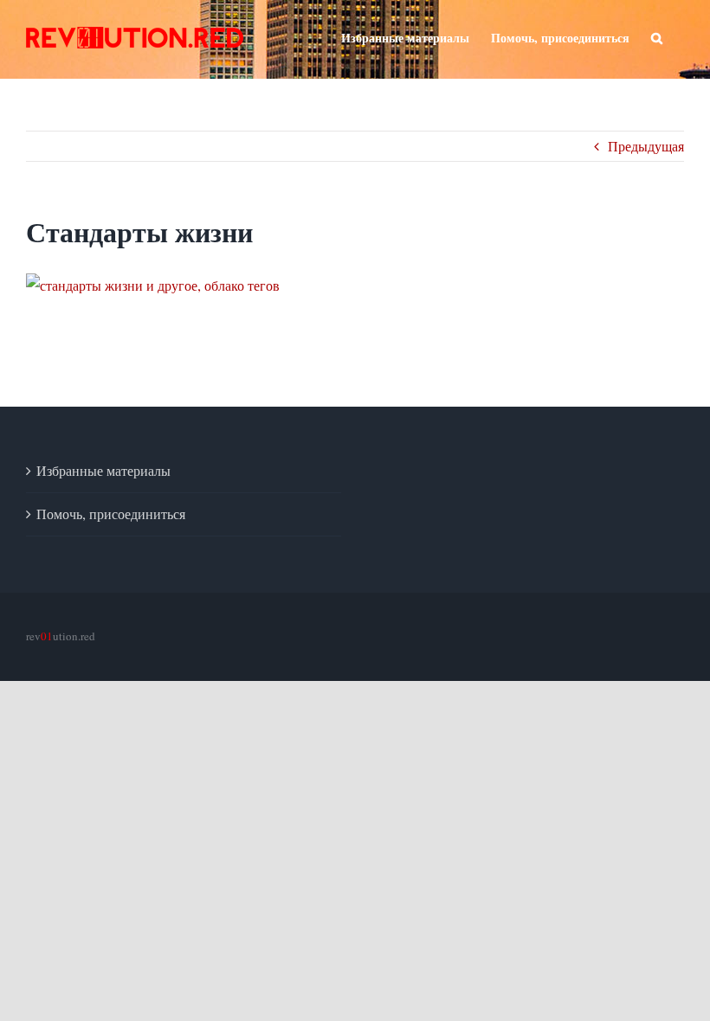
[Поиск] (656, 36)
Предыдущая (646, 146)
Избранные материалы (103, 470)
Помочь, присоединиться (110, 513)
